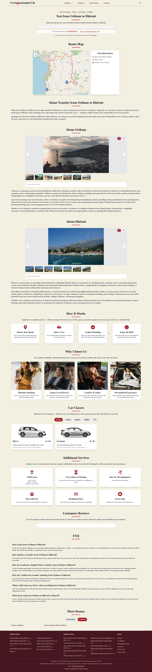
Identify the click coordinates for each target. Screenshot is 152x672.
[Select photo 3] (48, 177)
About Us (81, 3)
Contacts (107, 3)
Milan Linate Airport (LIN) (46, 643)
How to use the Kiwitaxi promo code (89, 31)
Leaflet (77, 93)
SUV (94, 419)
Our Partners (94, 3)
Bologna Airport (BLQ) (45, 638)
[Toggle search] (139, 3)
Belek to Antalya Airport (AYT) (74, 655)
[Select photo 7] (86, 177)
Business (77, 419)
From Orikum (70, 619)
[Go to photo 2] (72, 171)
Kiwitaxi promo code (123, 643)
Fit (119, 138)
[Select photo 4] (58, 177)
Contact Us (120, 646)
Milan (13, 651)
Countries (67, 3)
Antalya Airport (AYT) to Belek (75, 643)
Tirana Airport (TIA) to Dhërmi (55, 625)
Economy (58, 419)
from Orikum (81, 12)
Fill (124, 138)
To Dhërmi (82, 619)
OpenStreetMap (84, 93)
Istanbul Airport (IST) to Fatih (101, 646)
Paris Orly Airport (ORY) (46, 649)
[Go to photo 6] (79, 171)
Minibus (86, 419)
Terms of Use (121, 649)
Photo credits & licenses (34, 184)
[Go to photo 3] (74, 171)
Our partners (94, 35)
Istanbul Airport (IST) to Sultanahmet (103, 638)
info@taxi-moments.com (78, 666)
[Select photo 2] (39, 177)
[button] (47, 89)
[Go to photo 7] (80, 171)
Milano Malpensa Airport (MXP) (20, 638)
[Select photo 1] (29, 177)
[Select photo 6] (77, 177)
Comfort (68, 419)
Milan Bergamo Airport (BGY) (20, 641)
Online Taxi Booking (64, 12)
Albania (74, 12)
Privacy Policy (121, 652)
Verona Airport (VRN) (44, 646)
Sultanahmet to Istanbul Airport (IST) (103, 653)
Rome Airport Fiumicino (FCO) (47, 641)
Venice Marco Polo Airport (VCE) (21, 648)
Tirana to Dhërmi (17, 625)
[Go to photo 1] (71, 171)
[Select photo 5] (67, 177)
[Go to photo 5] (77, 171)
